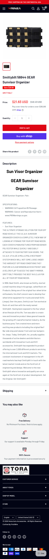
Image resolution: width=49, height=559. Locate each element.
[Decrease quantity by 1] (15, 118)
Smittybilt (7, 93)
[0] (43, 8)
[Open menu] (4, 9)
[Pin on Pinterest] (34, 151)
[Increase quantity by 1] (29, 118)
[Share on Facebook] (29, 151)
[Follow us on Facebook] (4, 537)
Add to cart (24, 128)
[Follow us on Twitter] (9, 537)
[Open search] (33, 8)
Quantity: (7, 118)
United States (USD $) (26, 517)
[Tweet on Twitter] (39, 151)
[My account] (38, 8)
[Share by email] (44, 151)
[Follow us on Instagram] (14, 537)
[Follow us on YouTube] (19, 537)
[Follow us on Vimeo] (24, 537)
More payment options (24, 142)
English (6, 517)
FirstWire (14, 524)
